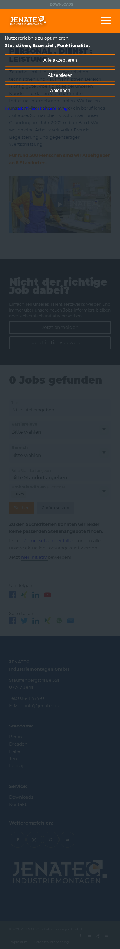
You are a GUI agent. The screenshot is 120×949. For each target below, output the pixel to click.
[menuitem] (61, 4)
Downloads (61, 4)
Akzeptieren (60, 75)
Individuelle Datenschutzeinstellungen (38, 108)
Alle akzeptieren (60, 60)
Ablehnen (60, 90)
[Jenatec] (50, 20)
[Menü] (103, 20)
